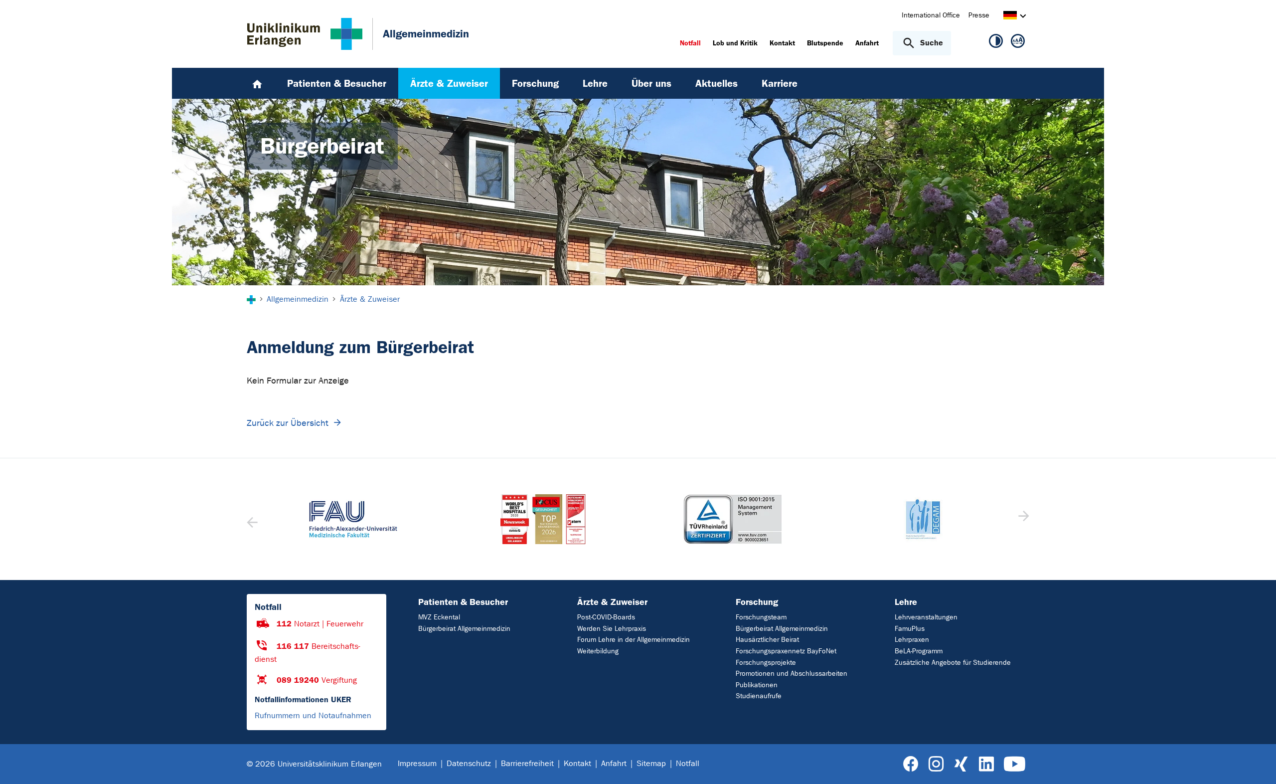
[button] (1022, 519)
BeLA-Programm (919, 651)
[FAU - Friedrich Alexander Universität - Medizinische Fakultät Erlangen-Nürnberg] (354, 519)
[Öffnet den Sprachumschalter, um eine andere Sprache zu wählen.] (1010, 16)
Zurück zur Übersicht (287, 423)
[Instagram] (936, 764)
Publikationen (757, 685)
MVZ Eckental (439, 617)
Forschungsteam (761, 617)
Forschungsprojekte (766, 662)
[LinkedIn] (986, 764)
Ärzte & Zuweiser (612, 601)
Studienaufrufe (759, 696)
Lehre (906, 601)
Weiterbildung (598, 651)
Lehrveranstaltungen (926, 617)
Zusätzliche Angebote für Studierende (953, 662)
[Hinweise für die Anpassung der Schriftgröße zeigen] (1018, 43)
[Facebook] (911, 764)
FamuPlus (910, 628)
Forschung (757, 601)
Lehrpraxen (912, 639)
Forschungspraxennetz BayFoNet (786, 651)
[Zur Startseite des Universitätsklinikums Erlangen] (304, 34)
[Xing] (961, 764)
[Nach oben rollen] (1256, 763)
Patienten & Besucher (463, 601)
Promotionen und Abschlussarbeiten (791, 673)
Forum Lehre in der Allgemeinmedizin (633, 639)
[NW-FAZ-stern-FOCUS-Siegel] (544, 519)
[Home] (257, 83)
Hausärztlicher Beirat (767, 639)
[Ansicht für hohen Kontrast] (996, 43)
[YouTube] (1014, 764)
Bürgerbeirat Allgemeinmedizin (464, 628)
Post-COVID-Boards (606, 617)
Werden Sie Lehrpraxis (611, 628)
